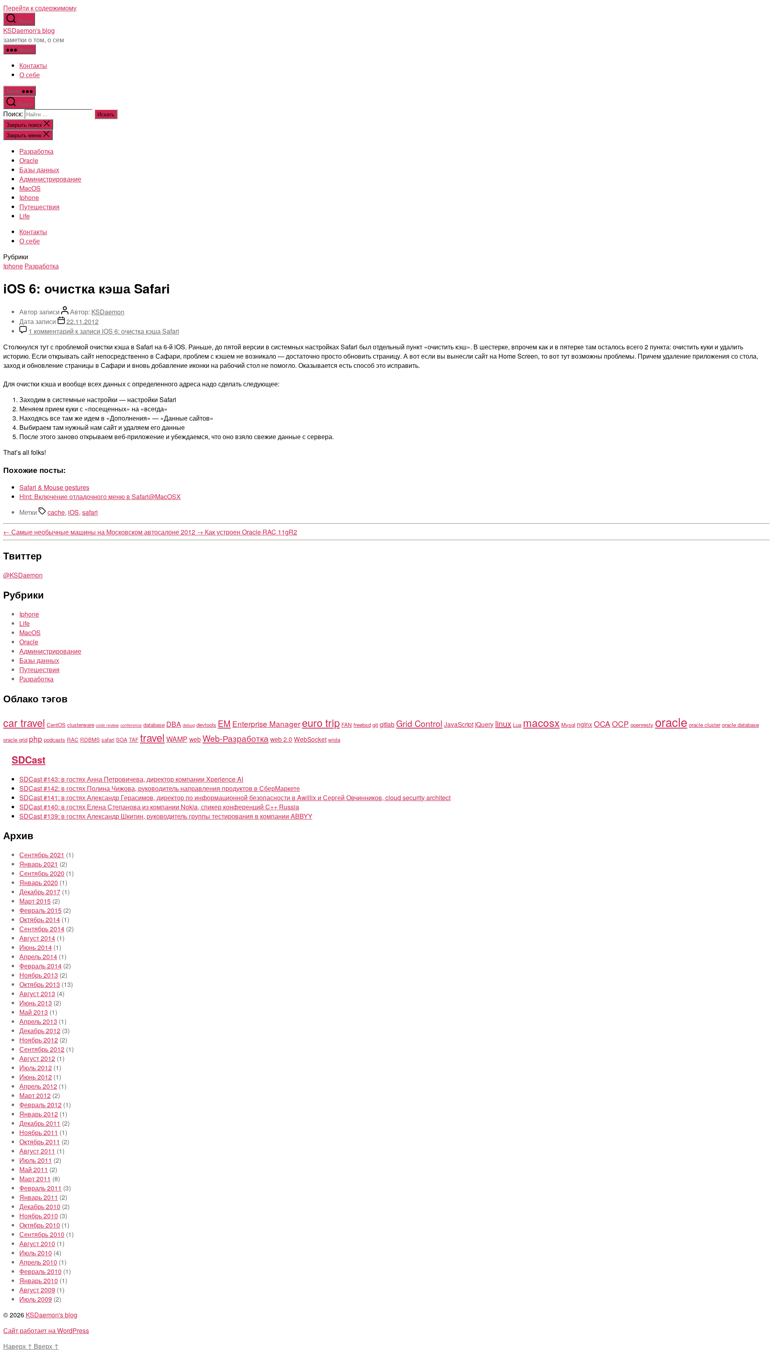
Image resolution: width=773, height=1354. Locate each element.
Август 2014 (37, 938)
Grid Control (419, 723)
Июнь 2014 (35, 947)
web (195, 739)
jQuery (484, 724)
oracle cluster (704, 725)
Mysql (568, 725)
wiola (334, 739)
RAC (73, 739)
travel (152, 737)
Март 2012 (35, 1095)
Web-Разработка (236, 738)
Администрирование (50, 179)
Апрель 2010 (38, 1262)
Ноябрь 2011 (38, 1132)
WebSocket (310, 739)
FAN (346, 725)
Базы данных (39, 169)
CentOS (56, 725)
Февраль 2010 (40, 1271)
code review (107, 725)
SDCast (28, 759)
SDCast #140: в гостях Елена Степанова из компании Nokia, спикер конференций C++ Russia (159, 806)
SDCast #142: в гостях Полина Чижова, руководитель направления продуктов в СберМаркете (159, 788)
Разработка (36, 151)
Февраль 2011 (40, 1188)
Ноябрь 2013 (38, 975)
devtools (206, 725)
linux (503, 723)
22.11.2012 (82, 321)
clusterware (80, 725)
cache (56, 512)
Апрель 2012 (38, 1086)
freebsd (362, 725)
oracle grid (15, 739)
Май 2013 (33, 1012)
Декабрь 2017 (39, 891)
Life (24, 216)
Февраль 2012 (40, 1104)
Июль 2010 (35, 1252)
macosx (541, 722)
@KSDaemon (23, 575)
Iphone (29, 197)
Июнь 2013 (35, 1002)
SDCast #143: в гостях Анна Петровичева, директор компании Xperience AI (131, 779)
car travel (24, 722)
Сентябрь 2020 (41, 873)
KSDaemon (107, 311)
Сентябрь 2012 (41, 1049)
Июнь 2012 (35, 1077)
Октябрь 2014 (39, 919)
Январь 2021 (38, 864)
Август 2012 (37, 1058)
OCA (602, 723)
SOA (121, 739)
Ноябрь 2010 (38, 1215)
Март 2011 (35, 1178)
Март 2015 (35, 901)
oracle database (740, 725)
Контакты (33, 65)
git (375, 725)
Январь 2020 (38, 882)
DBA (173, 724)
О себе (29, 74)
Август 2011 (37, 1151)
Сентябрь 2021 (41, 854)
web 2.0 (281, 739)
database (154, 725)
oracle (671, 721)
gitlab (387, 724)
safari (90, 512)
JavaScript (458, 724)
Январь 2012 (38, 1114)
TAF (133, 739)
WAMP (177, 739)
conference (131, 725)
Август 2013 (37, 993)
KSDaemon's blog (29, 30)
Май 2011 (33, 1169)
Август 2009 (37, 1289)
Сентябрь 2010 (41, 1234)
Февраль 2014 (40, 965)
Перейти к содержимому (39, 7)
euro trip (321, 722)
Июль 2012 (35, 1067)
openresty (641, 725)
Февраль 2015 (40, 910)
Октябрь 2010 (39, 1225)
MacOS (30, 188)
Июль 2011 (35, 1160)
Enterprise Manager (266, 723)
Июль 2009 (35, 1299)
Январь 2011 (38, 1197)
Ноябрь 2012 (38, 1039)
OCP (620, 723)
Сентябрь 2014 (41, 928)
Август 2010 (37, 1243)
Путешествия (39, 206)
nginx (584, 724)
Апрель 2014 (38, 956)
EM (224, 723)
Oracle (28, 160)
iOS (73, 512)
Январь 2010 (38, 1280)
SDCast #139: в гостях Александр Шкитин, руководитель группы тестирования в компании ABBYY (165, 816)
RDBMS (90, 739)
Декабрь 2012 (39, 1030)
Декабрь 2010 (39, 1206)
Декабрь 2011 (39, 1123)
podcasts (54, 739)
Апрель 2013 (38, 1021)
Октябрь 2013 (39, 984)
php (35, 738)
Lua (517, 725)
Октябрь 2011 (39, 1141)
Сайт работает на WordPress (46, 1330)
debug (189, 725)
